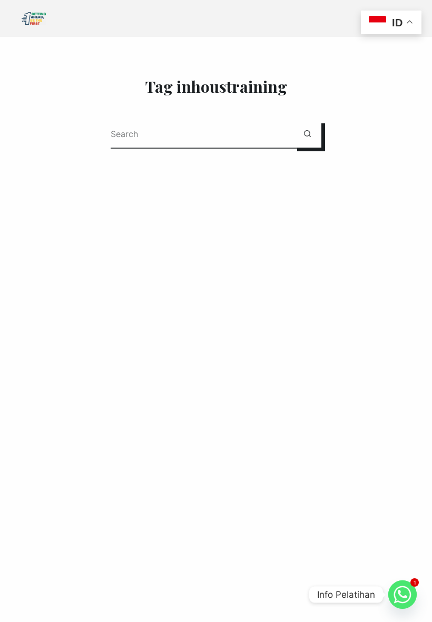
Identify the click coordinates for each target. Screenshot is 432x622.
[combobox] (202, 133)
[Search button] (307, 134)
